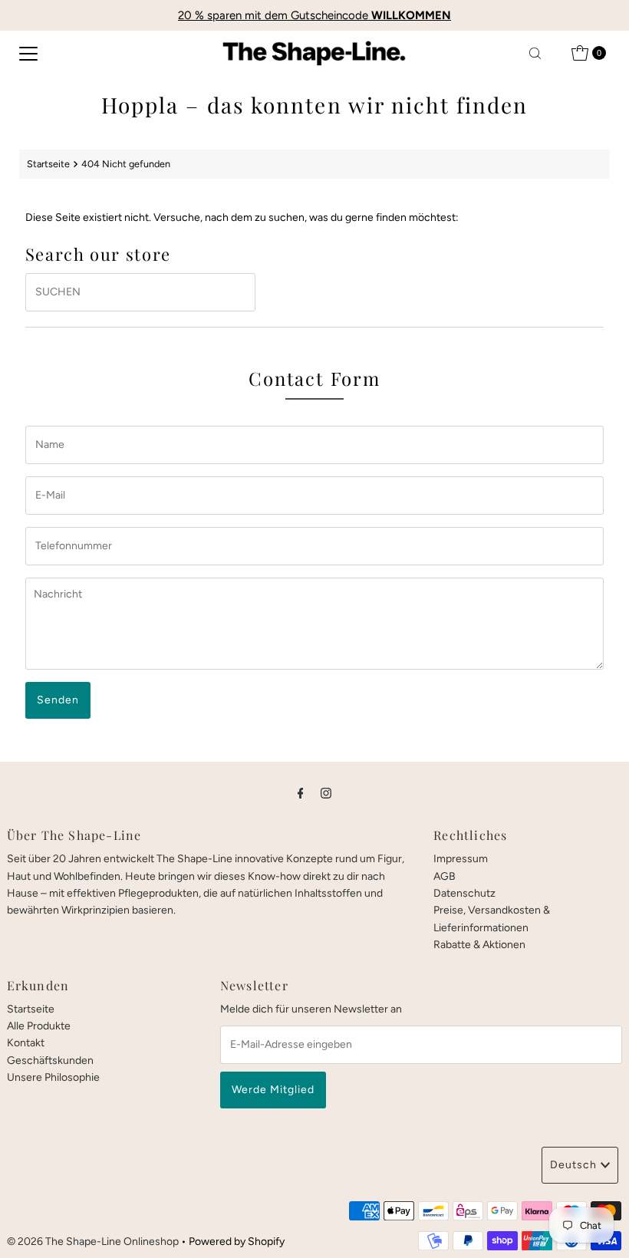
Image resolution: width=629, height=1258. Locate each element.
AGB (444, 876)
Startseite (48, 164)
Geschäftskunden (50, 1060)
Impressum (460, 858)
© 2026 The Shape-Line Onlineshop (93, 1241)
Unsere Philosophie (53, 1077)
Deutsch (573, 1164)
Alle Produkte (39, 1025)
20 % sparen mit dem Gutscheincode (314, 15)
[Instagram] (326, 793)
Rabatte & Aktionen (479, 944)
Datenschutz (464, 893)
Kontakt (25, 1042)
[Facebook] (301, 793)
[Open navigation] (28, 53)
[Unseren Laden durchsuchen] (535, 53)
